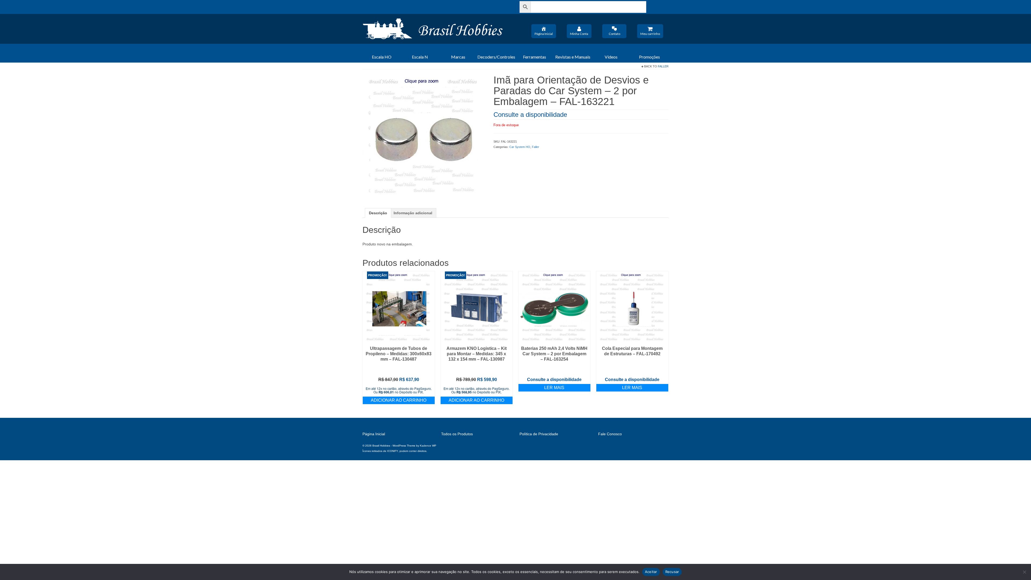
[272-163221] (423, 135)
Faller (663, 66)
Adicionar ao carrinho (398, 400)
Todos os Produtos (457, 434)
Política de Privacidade (539, 434)
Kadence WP (428, 445)
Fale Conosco (610, 434)
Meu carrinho (650, 34)
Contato (614, 34)
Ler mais (554, 387)
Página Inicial (544, 34)
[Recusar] (1024, 572)
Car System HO (519, 146)
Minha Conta (579, 34)
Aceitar (651, 572)
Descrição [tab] (378, 213)
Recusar (672, 572)
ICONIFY (392, 451)
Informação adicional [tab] (413, 213)
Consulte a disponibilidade (530, 114)
